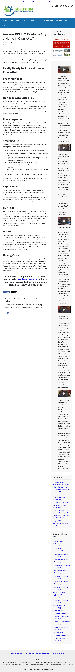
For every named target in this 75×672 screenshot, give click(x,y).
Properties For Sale (18, 20)
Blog (10, 25)
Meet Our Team (62, 20)
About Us (32, 2)
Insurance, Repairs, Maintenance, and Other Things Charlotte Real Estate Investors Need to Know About (61, 487)
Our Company (34, 20)
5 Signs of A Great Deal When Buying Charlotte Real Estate (60, 523)
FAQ (4, 25)
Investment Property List (19, 653)
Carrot (51, 669)
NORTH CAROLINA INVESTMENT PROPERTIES (59, 543)
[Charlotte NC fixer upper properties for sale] (62, 47)
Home (25, 2)
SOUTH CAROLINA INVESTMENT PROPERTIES (59, 595)
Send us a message (27, 279)
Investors (40, 2)
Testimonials (48, 20)
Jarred (7, 45)
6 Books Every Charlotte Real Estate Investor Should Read (61, 505)
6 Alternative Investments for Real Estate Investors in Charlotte (61, 497)
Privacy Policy (46, 653)
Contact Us (48, 2)
